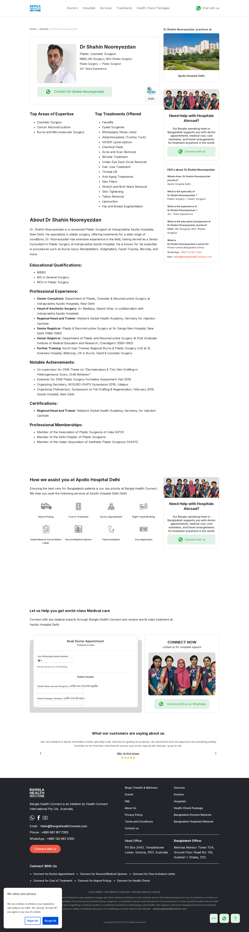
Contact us (132, 828)
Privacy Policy (134, 814)
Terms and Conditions (139, 821)
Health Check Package (188, 808)
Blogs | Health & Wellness (141, 787)
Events (129, 794)
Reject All (32, 920)
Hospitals (89, 8)
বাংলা (214, 918)
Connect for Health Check (133, 880)
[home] (35, 8)
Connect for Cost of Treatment (52, 880)
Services (106, 8)
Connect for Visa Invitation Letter (154, 873)
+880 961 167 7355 (54, 832)
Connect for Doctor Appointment (54, 873)
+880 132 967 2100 (191, 252)
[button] (40, 753)
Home (33, 29)
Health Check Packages (153, 8)
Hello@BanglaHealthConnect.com (192, 256)
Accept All (50, 920)
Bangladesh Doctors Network (192, 814)
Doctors (72, 8)
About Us (130, 808)
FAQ (127, 801)
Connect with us (45, 849)
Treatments (124, 8)
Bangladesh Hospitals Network (193, 821)
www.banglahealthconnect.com (169, 908)
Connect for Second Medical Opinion (103, 873)
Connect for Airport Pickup (94, 880)
